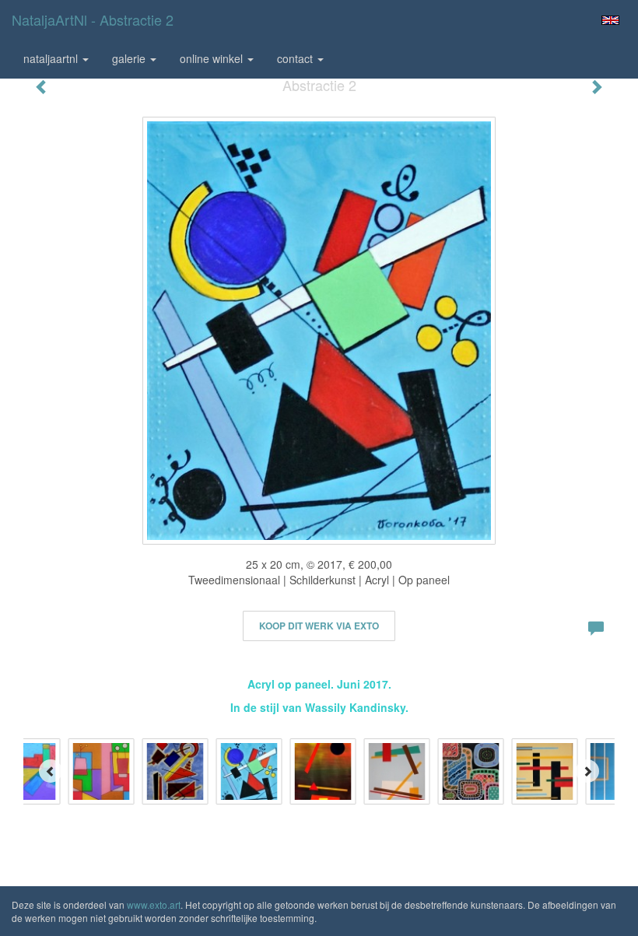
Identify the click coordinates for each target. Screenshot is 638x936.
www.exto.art (154, 904)
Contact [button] (296, 58)
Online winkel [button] (213, 58)
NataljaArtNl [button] (52, 58)
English (610, 20)
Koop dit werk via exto (319, 626)
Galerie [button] (130, 58)
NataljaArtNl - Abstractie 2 (93, 19)
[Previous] (50, 771)
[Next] (587, 771)
